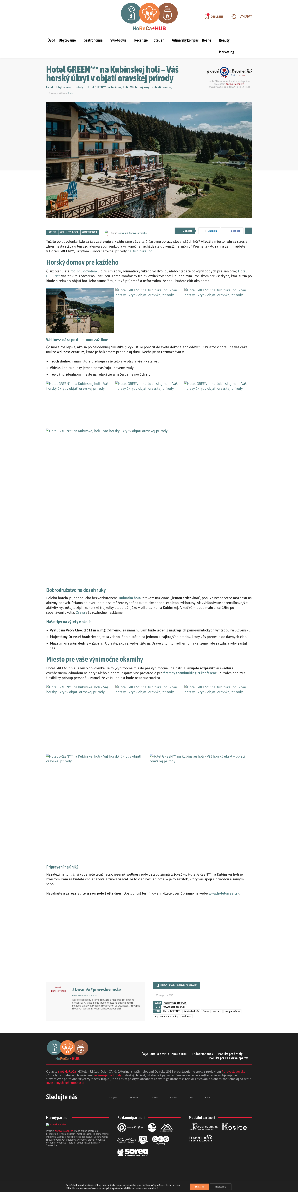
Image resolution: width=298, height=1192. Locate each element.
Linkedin (173, 1097)
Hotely (78, 87)
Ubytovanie (63, 87)
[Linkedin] (76, 16)
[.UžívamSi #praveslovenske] (108, 233)
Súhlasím (199, 1186)
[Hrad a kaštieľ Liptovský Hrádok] (132, 1147)
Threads (154, 1097)
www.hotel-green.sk (224, 893)
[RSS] (100, 1014)
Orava (80, 612)
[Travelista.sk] (200, 1144)
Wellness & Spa (69, 232)
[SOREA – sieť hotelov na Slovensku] (132, 1158)
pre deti (217, 1011)
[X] (114, 1014)
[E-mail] (199, 1097)
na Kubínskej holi (141, 251)
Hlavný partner (57, 1117)
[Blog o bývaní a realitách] (160, 1147)
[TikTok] (107, 1014)
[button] (240, 16)
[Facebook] (58, 16)
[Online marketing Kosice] (234, 1133)
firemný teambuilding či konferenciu (191, 673)
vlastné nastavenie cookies (144, 1188)
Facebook (134, 1097)
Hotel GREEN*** (171, 1011)
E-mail (207, 1097)
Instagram (113, 1097)
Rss (191, 1097)
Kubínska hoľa (191, 1011)
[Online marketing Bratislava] (203, 1133)
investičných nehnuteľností (65, 1083)
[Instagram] (49, 16)
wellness (186, 1016)
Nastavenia (220, 1186)
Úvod (49, 87)
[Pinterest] (94, 1014)
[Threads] (67, 16)
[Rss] (184, 1097)
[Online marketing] (130, 1134)
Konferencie (90, 232)
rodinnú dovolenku (85, 271)
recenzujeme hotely (108, 1075)
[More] (248, 230)
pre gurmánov (232, 1011)
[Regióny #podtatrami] (167, 1134)
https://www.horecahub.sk (84, 995)
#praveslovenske (235, 84)
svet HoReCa (67, 1071)
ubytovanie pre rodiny (166, 1016)
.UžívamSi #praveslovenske (132, 233)
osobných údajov (108, 1188)
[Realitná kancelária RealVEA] (152, 1134)
